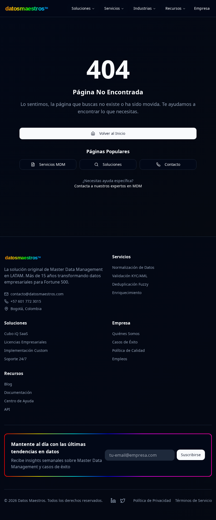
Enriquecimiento (126, 292)
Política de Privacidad (152, 500)
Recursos (173, 8)
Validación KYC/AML (129, 275)
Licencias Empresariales (25, 341)
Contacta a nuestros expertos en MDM (108, 185)
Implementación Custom (26, 350)
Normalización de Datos (133, 267)
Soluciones (81, 8)
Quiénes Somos (126, 333)
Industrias (143, 8)
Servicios (112, 8)
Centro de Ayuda (19, 400)
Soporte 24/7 (15, 358)
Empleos (119, 358)
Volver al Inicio (112, 133)
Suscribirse (191, 454)
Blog (8, 384)
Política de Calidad (128, 350)
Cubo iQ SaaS (16, 333)
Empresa (202, 8)
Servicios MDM (52, 164)
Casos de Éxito (125, 341)
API (7, 409)
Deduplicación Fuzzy (130, 284)
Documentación (18, 392)
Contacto (172, 164)
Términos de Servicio (193, 500)
